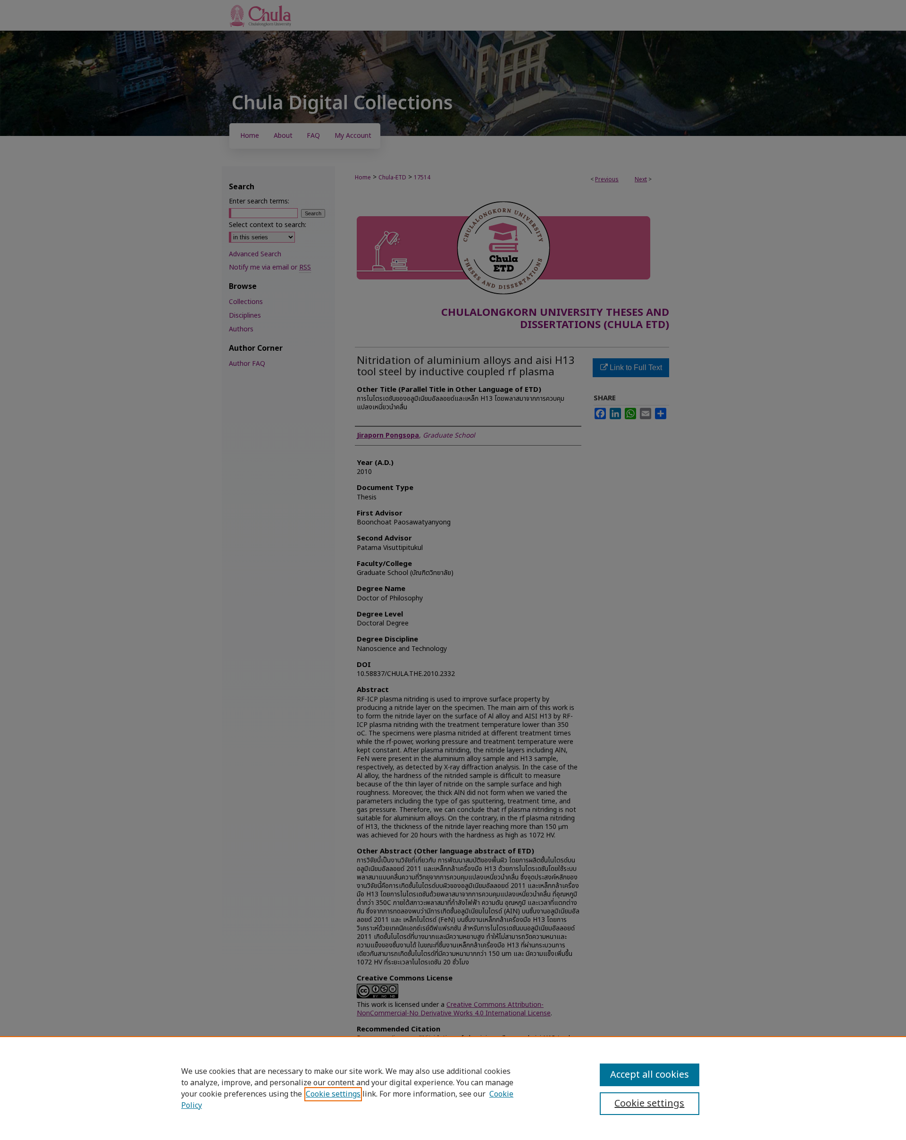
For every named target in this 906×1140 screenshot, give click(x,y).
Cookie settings (333, 1094)
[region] (453, 1088)
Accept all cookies (649, 1075)
